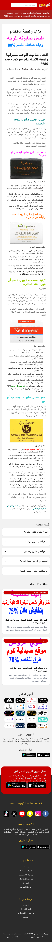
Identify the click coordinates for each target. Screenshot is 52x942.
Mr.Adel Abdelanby (27, 69)
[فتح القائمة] (6, 5)
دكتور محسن (12, 937)
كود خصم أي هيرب (18, 386)
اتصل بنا (26, 883)
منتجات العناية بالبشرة (31, 13)
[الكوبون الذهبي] (44, 5)
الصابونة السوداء (37, 188)
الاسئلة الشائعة (26, 871)
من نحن (26, 867)
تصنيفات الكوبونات (26, 913)
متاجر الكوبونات (26, 909)
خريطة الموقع (26, 887)
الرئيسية (46, 13)
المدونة (26, 917)
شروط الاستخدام (26, 879)
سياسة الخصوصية (26, 875)
